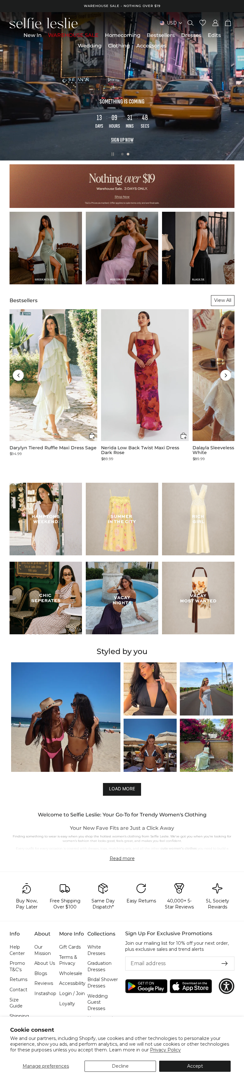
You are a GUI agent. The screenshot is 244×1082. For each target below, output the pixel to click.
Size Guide (16, 1003)
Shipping (19, 1016)
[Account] (215, 23)
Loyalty (67, 1004)
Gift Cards (70, 947)
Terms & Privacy (68, 960)
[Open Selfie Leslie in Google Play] (146, 986)
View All (222, 300)
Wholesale (70, 973)
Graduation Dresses (99, 966)
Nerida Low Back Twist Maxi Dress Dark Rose (140, 450)
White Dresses (96, 950)
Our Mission (42, 950)
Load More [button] (122, 788)
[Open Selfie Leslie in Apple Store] (191, 986)
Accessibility (72, 983)
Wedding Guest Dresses (97, 1002)
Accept (195, 1066)
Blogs (40, 973)
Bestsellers (23, 300)
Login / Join (72, 993)
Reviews (43, 983)
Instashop (45, 993)
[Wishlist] (202, 23)
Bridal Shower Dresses (102, 983)
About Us (44, 963)
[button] (18, 375)
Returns (18, 980)
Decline (120, 1066)
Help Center (17, 950)
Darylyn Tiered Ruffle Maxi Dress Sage (53, 447)
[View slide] (122, 86)
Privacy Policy (165, 1050)
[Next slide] (233, 86)
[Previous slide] (10, 86)
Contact (18, 990)
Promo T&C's (17, 966)
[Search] (190, 23)
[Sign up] (225, 964)
